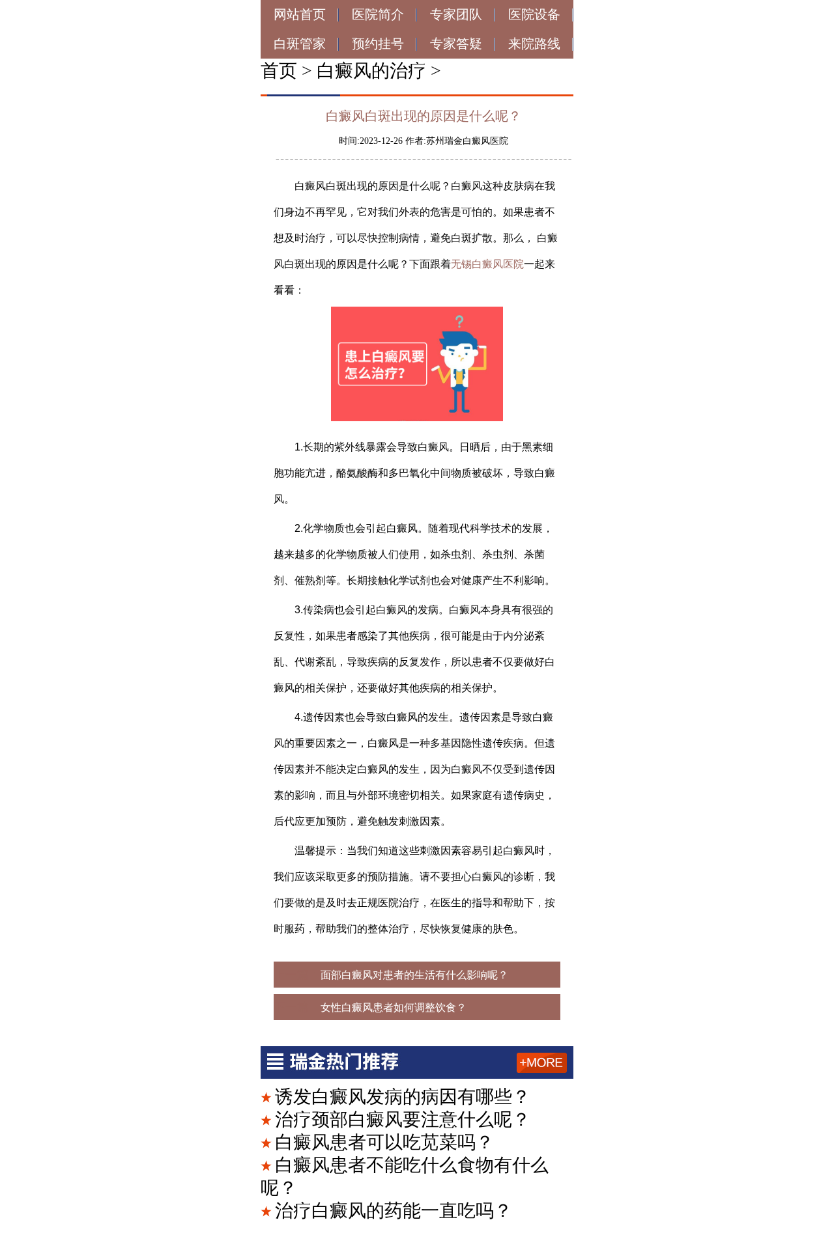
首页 (279, 71)
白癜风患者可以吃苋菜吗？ (384, 1142)
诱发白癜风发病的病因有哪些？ (402, 1097)
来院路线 (534, 43)
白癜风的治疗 (371, 71)
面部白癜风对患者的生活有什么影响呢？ (414, 974)
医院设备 (534, 14)
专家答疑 (456, 43)
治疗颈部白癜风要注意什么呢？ (402, 1119)
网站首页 (300, 14)
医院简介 (378, 14)
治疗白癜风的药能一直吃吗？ (393, 1210)
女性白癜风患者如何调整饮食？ (394, 1007)
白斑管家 (300, 43)
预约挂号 (378, 43)
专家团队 (456, 14)
